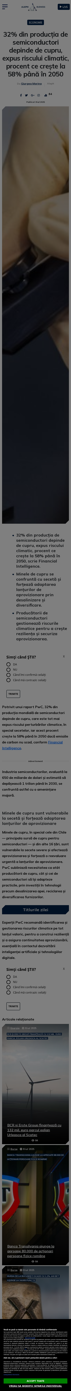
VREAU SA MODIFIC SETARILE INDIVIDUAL (35, 1386)
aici (26, 1349)
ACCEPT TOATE (35, 1381)
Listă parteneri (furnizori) (11, 1374)
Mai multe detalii (30, 1338)
